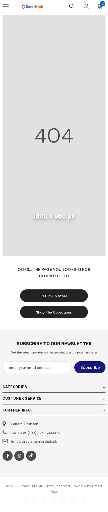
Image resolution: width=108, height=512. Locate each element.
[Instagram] (19, 456)
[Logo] (32, 6)
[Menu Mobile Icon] (6, 6)
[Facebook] (8, 456)
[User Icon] (86, 6)
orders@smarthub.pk (39, 441)
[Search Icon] (71, 6)
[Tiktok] (31, 456)
